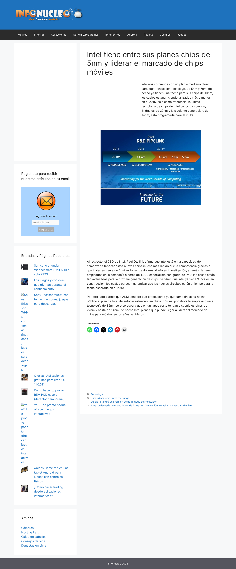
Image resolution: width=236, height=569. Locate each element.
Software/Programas (85, 34)
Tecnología (97, 394)
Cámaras (165, 34)
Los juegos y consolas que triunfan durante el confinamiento (50, 284)
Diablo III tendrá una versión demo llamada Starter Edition (124, 401)
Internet (39, 34)
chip (107, 398)
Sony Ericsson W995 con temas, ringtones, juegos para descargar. (51, 299)
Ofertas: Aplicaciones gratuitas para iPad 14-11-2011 (50, 380)
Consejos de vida (33, 541)
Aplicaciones (58, 34)
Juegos (181, 34)
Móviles (22, 34)
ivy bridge (123, 398)
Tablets (148, 34)
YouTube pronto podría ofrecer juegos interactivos (50, 409)
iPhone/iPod (112, 34)
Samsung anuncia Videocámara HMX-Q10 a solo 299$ (51, 270)
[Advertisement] (113, 105)
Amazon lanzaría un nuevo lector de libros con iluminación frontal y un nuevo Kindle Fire (141, 405)
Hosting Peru (30, 532)
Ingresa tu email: (46, 216)
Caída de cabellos (33, 536)
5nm (93, 398)
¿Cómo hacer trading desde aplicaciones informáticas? (48, 491)
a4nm (100, 398)
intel (114, 398)
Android (132, 34)
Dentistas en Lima (33, 545)
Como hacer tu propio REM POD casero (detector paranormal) (49, 395)
